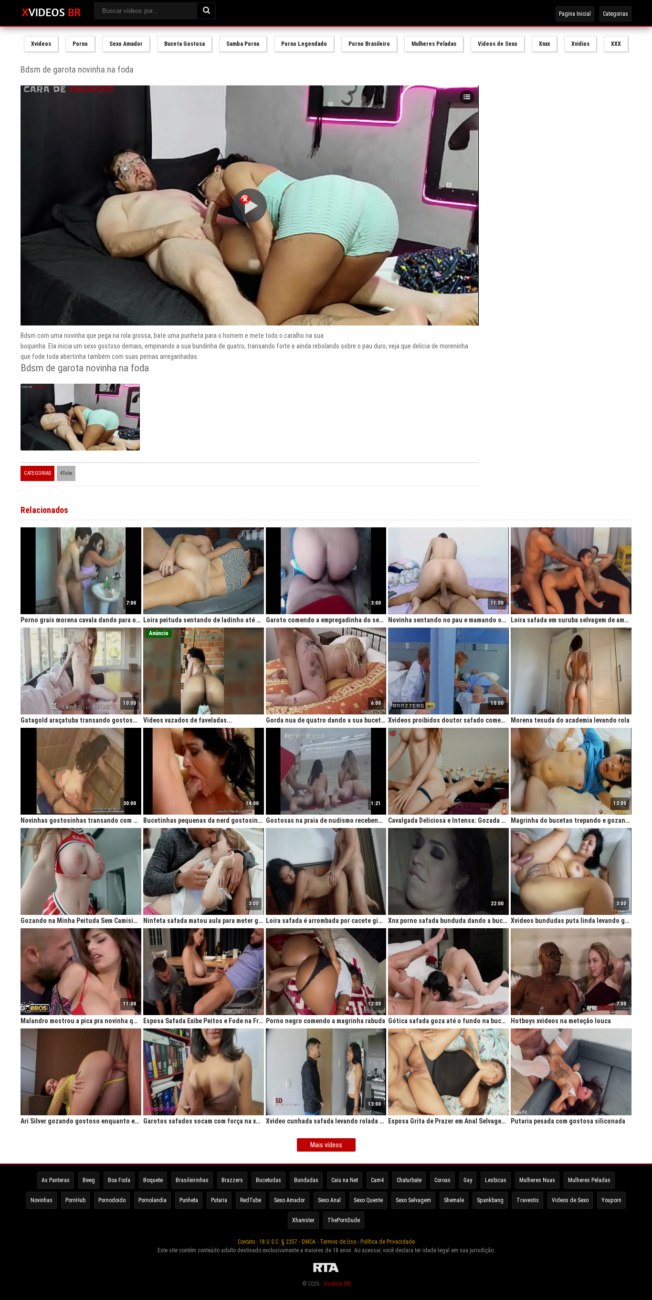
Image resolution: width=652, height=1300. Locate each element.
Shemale (454, 1200)
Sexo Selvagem (413, 1200)
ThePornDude (343, 1220)
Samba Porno (243, 44)
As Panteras (56, 1180)
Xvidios (580, 44)
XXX (616, 44)
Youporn (611, 1200)
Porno (80, 44)
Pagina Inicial (575, 13)
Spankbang (490, 1200)
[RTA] (326, 1272)
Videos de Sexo (497, 44)
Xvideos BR (337, 1283)
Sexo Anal (329, 1200)
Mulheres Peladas (433, 44)
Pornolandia (152, 1200)
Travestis (527, 1200)
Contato (246, 1241)
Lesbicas (495, 1180)
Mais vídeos (326, 1145)
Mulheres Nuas (537, 1180)
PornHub (75, 1200)
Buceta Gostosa (184, 44)
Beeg (89, 1180)
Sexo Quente (368, 1200)
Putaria (219, 1200)
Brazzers (232, 1180)
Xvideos (41, 44)
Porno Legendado (304, 44)
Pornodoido (112, 1200)
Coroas (442, 1180)
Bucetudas (268, 1180)
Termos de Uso (338, 1241)
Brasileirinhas (192, 1180)
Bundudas (306, 1180)
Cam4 (377, 1180)
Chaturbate (409, 1180)
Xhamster (303, 1220)
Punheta (188, 1200)
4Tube (66, 473)
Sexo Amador (126, 44)
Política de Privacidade (387, 1241)
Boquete (153, 1180)
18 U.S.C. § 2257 (278, 1241)
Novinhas (42, 1200)
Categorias (615, 13)
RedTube (250, 1200)
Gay (467, 1180)
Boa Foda (119, 1180)
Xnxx (544, 44)
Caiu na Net (344, 1180)
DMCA (308, 1241)
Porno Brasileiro (369, 44)
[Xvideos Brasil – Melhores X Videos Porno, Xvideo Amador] (51, 12)
